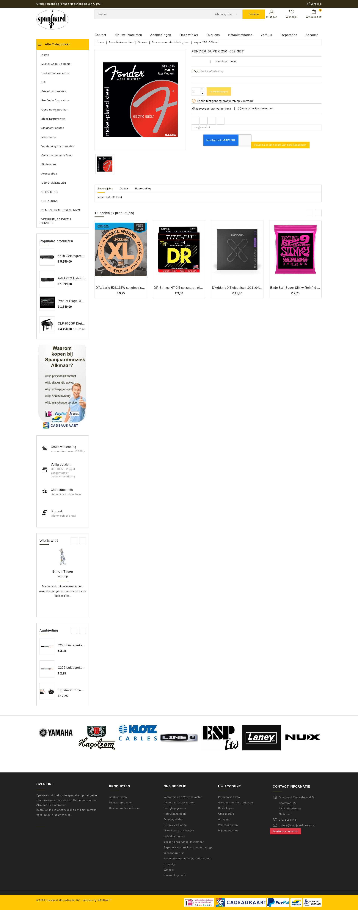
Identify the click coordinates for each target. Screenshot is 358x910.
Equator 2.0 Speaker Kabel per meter (85, 690)
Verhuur (266, 35)
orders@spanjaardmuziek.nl (297, 825)
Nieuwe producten (121, 802)
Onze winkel (189, 35)
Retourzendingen (175, 813)
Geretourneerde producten (235, 802)
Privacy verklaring (175, 824)
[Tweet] (203, 120)
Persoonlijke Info (229, 796)
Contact (100, 35)
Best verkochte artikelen (125, 808)
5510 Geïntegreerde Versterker (80, 256)
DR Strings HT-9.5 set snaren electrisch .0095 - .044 (191, 287)
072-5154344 (287, 819)
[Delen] (195, 120)
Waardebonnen (228, 824)
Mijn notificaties (228, 830)
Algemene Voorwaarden (179, 802)
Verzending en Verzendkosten (183, 796)
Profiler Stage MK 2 (72, 301)
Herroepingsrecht (175, 875)
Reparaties (289, 35)
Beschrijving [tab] (105, 188)
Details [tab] (124, 188)
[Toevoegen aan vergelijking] (121, 255)
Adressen (224, 819)
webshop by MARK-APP (97, 900)
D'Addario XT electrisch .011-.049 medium (242, 287)
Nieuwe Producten (128, 35)
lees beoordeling (227, 61)
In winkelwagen (219, 91)
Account (312, 35)
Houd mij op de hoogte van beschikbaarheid (280, 144)
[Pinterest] (220, 120)
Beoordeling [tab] (143, 188)
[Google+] (212, 120)
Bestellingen (226, 808)
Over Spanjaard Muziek (179, 830)
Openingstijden (173, 819)
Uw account (229, 786)
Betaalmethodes (240, 35)
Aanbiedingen (160, 35)
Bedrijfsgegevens (175, 808)
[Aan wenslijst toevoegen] (110, 255)
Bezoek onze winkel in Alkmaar (184, 841)
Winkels (169, 869)
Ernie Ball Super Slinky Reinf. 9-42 (295, 287)
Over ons (213, 35)
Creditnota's (226, 813)
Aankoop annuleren (285, 831)
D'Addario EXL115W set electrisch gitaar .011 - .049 (133, 287)
